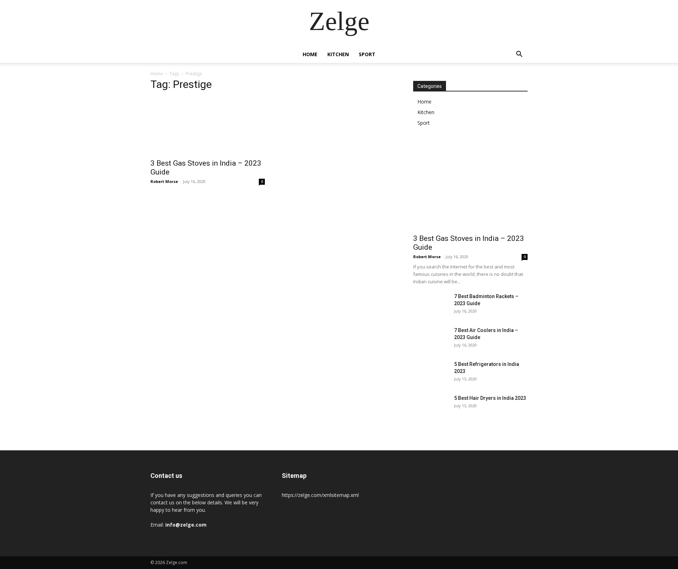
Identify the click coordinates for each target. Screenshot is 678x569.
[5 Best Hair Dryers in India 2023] (430, 407)
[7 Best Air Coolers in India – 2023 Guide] (430, 339)
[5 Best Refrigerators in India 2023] (430, 373)
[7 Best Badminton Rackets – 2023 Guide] (430, 305)
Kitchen (338, 54)
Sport (367, 54)
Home (310, 54)
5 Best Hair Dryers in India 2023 (490, 398)
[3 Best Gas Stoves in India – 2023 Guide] (207, 126)
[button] (519, 55)
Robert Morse (164, 181)
